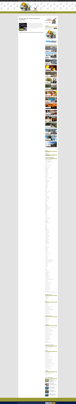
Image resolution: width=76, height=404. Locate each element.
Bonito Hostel (46, 297)
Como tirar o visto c (51, 379)
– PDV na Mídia (47, 286)
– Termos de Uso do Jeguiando (48, 161)
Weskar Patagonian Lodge (48, 342)
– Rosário (46, 175)
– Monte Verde (46, 233)
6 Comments (21, 29)
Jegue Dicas (42, 0)
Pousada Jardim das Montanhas (49, 334)
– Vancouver (46, 183)
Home (19, 12)
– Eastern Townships (47, 191)
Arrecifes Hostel (47, 296)
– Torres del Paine (47, 198)
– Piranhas (46, 212)
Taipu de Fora (46, 341)
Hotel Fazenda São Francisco (48, 308)
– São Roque (46, 265)
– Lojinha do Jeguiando (47, 160)
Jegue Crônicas (38, 0)
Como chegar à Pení (52, 390)
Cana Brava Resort (47, 355)
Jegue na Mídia (47, 281)
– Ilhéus (46, 214)
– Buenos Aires (47, 173)
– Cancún (46, 204)
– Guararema (46, 256)
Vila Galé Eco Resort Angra (48, 368)
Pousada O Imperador (47, 335)
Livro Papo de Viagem (31, 0)
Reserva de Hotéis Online (48, 373)
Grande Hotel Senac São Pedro (48, 306)
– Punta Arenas (47, 197)
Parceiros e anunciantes (48, 287)
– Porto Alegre (46, 273)
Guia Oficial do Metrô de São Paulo (49, 372)
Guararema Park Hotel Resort (48, 360)
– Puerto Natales (47, 196)
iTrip (45, 317)
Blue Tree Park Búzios (47, 353)
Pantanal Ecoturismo (47, 319)
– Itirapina (46, 258)
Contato (54, 12)
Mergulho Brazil (47, 318)
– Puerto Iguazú (47, 174)
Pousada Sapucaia (47, 336)
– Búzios (46, 244)
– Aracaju (46, 227)
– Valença (46, 248)
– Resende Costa (47, 236)
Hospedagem (36, 12)
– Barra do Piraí (47, 243)
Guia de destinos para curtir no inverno (49, 279)
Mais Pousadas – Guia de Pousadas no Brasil (50, 327)
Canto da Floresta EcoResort (48, 356)
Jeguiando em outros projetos (23, 0)
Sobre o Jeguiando (24, 12)
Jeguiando (23, 6)
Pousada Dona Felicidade (48, 333)
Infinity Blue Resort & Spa (48, 362)
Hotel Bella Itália (47, 307)
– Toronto (46, 189)
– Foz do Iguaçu (47, 271)
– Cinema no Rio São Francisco (48, 159)
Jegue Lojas (45, 12)
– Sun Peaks (46, 182)
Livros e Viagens (52, 0)
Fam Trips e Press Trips (48, 278)
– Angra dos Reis (47, 242)
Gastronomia (41, 12)
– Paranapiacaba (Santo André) (48, 259)
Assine (56, 0)
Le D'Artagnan (46, 298)
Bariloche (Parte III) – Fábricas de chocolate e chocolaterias (29, 19)
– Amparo (46, 250)
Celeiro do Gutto (47, 326)
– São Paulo (46, 263)
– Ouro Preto (46, 234)
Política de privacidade (47, 288)
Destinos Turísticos (30, 12)
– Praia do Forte (47, 219)
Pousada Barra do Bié (47, 328)
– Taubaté (46, 266)
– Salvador (46, 220)
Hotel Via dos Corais (47, 313)
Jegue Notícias (47, 0)
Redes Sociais (50, 12)
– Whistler (46, 184)
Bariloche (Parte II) (51, 383)
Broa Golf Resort (47, 354)
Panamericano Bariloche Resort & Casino (50, 363)
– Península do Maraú (47, 218)
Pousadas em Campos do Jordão (49, 346)
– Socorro (46, 264)
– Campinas (46, 251)
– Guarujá (46, 257)
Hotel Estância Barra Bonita (48, 361)
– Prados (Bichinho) (47, 235)
